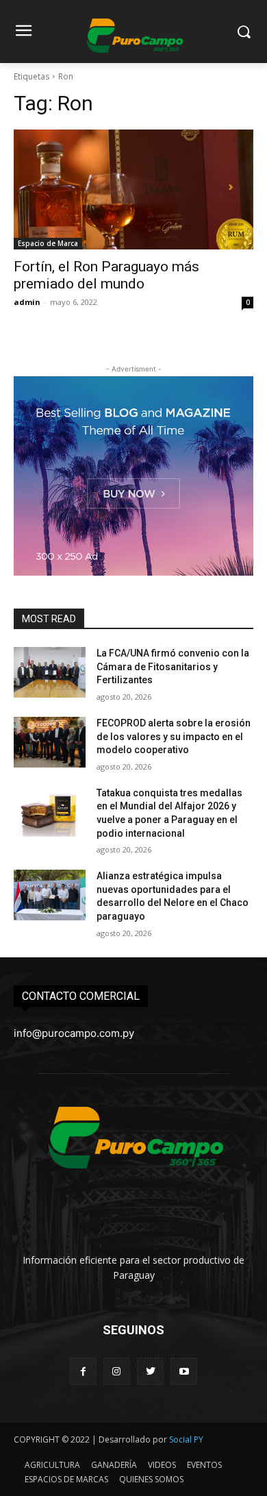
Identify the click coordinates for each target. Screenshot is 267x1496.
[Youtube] (183, 1371)
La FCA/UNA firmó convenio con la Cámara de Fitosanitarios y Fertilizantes (173, 666)
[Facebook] (83, 1371)
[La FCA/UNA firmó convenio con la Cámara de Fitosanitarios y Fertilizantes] (50, 672)
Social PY (186, 1439)
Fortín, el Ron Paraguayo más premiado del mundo (106, 275)
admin (27, 302)
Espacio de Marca (48, 243)
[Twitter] (150, 1371)
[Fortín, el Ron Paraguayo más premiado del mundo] (133, 189)
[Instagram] (116, 1371)
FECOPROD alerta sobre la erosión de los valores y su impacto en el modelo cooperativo (174, 736)
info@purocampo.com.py (74, 1033)
